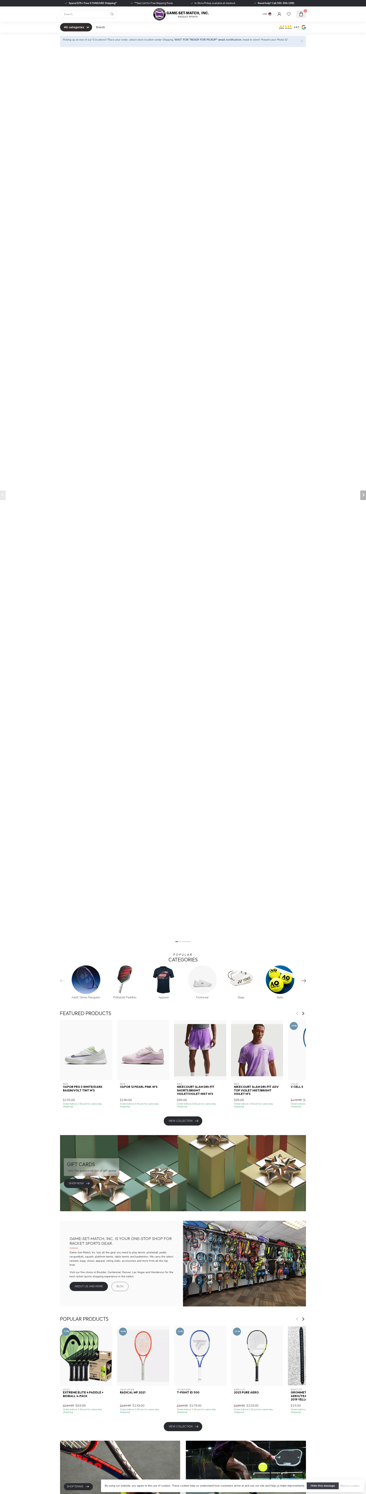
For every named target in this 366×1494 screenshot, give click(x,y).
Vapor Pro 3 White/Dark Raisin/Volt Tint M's (83, 1088)
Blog (120, 1286)
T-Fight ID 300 (188, 1392)
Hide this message (323, 1486)
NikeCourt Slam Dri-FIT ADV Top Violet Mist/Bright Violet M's (256, 1090)
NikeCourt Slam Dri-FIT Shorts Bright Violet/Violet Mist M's (195, 1090)
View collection (181, 1121)
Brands (100, 27)
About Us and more (89, 1286)
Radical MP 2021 (132, 1392)
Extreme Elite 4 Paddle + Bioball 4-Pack (83, 1394)
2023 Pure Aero (246, 1392)
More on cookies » (350, 1485)
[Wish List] (289, 14)
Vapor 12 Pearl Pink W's (138, 1087)
